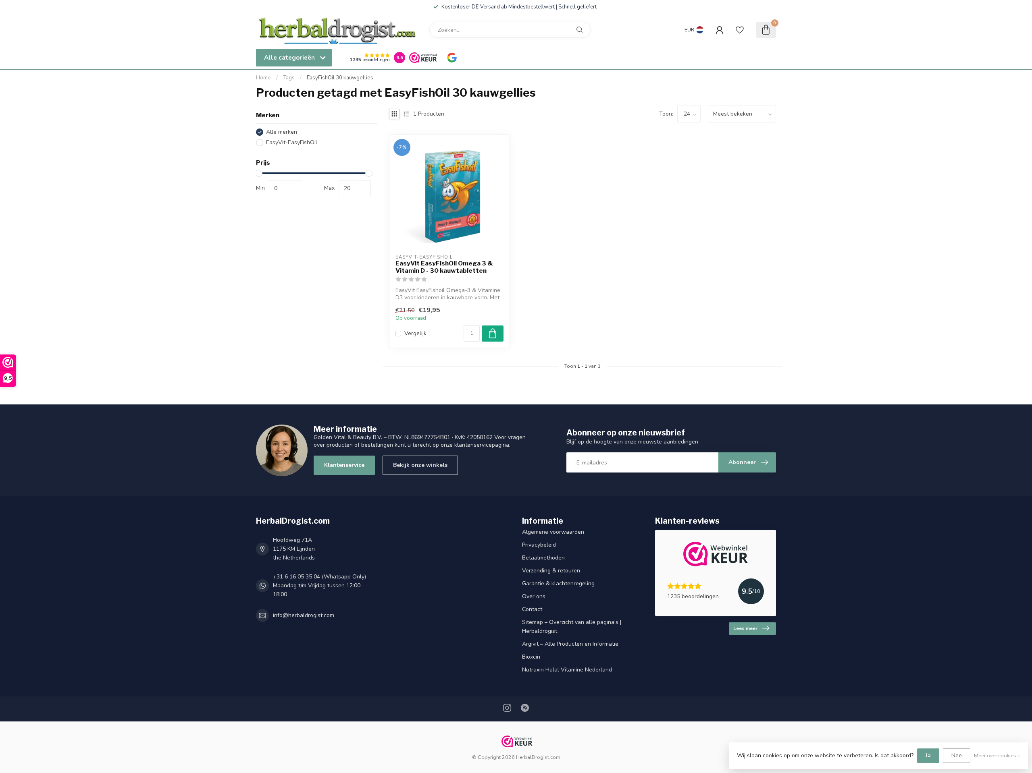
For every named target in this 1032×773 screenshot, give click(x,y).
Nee (956, 755)
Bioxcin (531, 657)
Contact (532, 609)
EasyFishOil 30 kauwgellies (340, 77)
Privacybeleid (539, 545)
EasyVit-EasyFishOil (291, 142)
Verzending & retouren (551, 570)
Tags (289, 77)
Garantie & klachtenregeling (558, 583)
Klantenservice (344, 465)
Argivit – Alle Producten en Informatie (570, 644)
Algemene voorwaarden (553, 532)
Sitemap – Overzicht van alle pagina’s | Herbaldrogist (571, 626)
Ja (928, 755)
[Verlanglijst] (740, 30)
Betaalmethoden (543, 558)
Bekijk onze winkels (420, 465)
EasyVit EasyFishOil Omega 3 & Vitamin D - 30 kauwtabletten (444, 267)
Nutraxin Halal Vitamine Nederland (567, 670)
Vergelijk (415, 333)
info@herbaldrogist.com (303, 615)
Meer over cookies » (997, 755)
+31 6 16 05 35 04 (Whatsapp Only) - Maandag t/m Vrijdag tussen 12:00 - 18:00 (321, 585)
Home (263, 77)
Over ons (533, 596)
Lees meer (745, 628)
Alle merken (281, 132)
